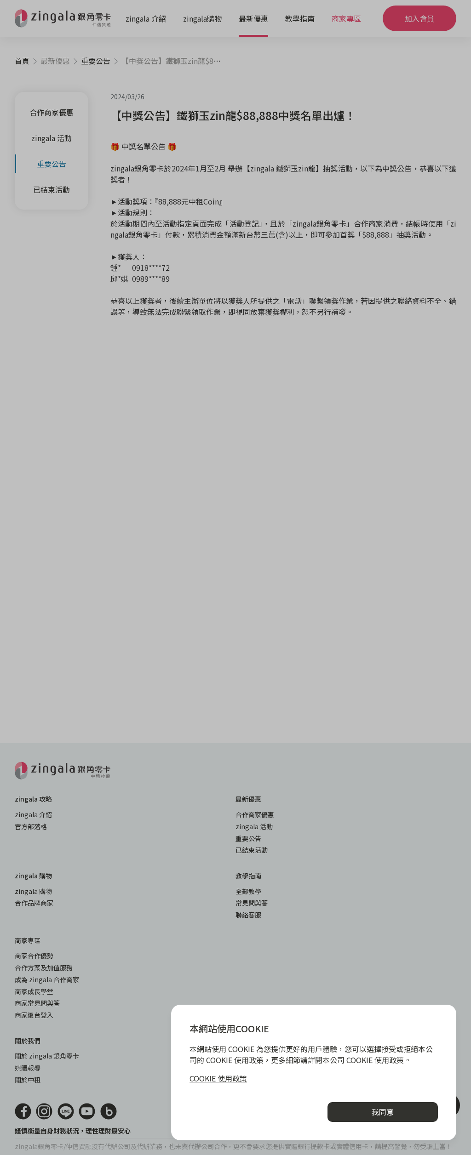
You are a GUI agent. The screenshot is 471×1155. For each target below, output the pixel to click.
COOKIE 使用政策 (218, 1078)
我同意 (383, 1111)
